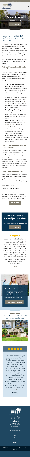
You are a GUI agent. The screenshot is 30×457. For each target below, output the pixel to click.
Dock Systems (15, 437)
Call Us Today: (15, 1)
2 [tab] (15, 392)
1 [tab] (12, 392)
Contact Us (15, 203)
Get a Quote (15, 227)
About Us (15, 442)
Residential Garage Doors (15, 430)
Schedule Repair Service (14, 302)
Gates (15, 435)
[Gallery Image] (8, 324)
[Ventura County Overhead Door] (6, 6)
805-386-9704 (16, 426)
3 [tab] (17, 392)
